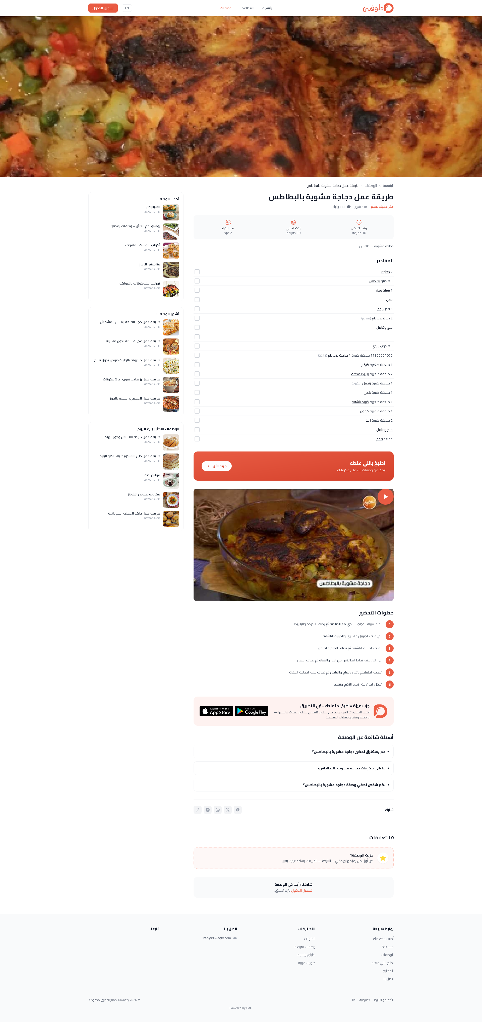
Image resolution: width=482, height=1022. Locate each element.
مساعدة (388, 946)
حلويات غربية (306, 962)
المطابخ (388, 971)
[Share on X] (228, 810)
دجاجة (385, 271)
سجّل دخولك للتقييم (382, 207)
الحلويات (309, 938)
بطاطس (374, 281)
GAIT (249, 1008)
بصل (389, 299)
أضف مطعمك (383, 938)
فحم (379, 439)
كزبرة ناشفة (360, 402)
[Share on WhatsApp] (218, 810)
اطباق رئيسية (306, 954)
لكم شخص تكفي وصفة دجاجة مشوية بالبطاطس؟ (344, 784)
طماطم (377, 318)
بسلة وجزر (383, 290)
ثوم (380, 309)
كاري (367, 392)
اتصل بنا (388, 979)
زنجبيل (366, 383)
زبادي (375, 346)
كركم (365, 364)
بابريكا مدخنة (360, 374)
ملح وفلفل (384, 327)
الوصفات (226, 8)
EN (127, 8)
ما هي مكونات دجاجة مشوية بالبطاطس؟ (352, 768)
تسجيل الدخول (103, 8)
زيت (368, 420)
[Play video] (294, 545)
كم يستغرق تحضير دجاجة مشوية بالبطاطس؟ (349, 751)
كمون (364, 411)
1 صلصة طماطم (339, 355)
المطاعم (248, 8)
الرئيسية (268, 8)
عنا (353, 1000)
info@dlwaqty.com (217, 937)
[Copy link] (198, 810)
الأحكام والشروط (384, 1000)
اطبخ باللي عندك (383, 962)
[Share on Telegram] (208, 810)
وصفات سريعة (304, 946)
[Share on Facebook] (238, 810)
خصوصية (364, 1000)
